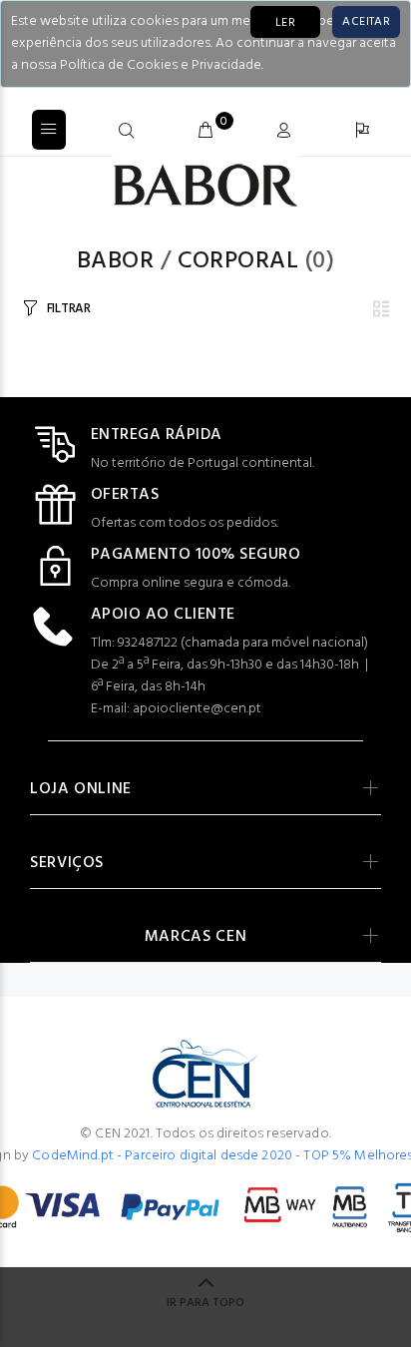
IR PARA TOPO (205, 1303)
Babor (115, 261)
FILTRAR (69, 308)
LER (285, 23)
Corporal (238, 261)
